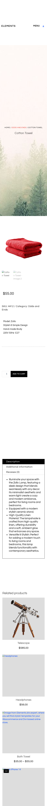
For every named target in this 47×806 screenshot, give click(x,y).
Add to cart (19, 374)
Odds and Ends (19, 127)
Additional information (19, 467)
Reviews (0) (13, 472)
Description (13, 461)
